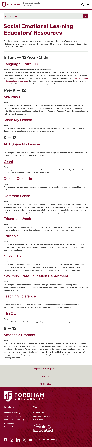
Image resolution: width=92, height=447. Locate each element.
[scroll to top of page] (85, 440)
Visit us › (46, 376)
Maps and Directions (41, 416)
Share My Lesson (18, 120)
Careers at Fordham (12, 416)
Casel (8, 161)
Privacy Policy (9, 427)
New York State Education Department (36, 276)
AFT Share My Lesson (22, 144)
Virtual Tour (38, 420)
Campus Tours (39, 413)
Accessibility (9, 423)
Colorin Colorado (18, 179)
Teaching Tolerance (20, 296)
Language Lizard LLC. (22, 64)
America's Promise (19, 335)
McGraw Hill (14, 97)
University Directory (12, 413)
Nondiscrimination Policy (14, 420)
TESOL (10, 313)
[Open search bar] (82, 4)
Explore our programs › (46, 368)
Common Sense (17, 196)
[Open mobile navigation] (88, 4)
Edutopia (11, 236)
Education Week (17, 219)
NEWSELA (13, 256)
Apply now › (46, 383)
